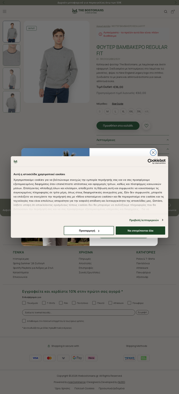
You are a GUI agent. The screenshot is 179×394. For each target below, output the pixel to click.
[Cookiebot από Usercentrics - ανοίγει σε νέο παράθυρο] (150, 161)
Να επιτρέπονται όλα (140, 230)
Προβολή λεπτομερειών (144, 219)
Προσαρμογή (87, 230)
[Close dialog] (153, 152)
